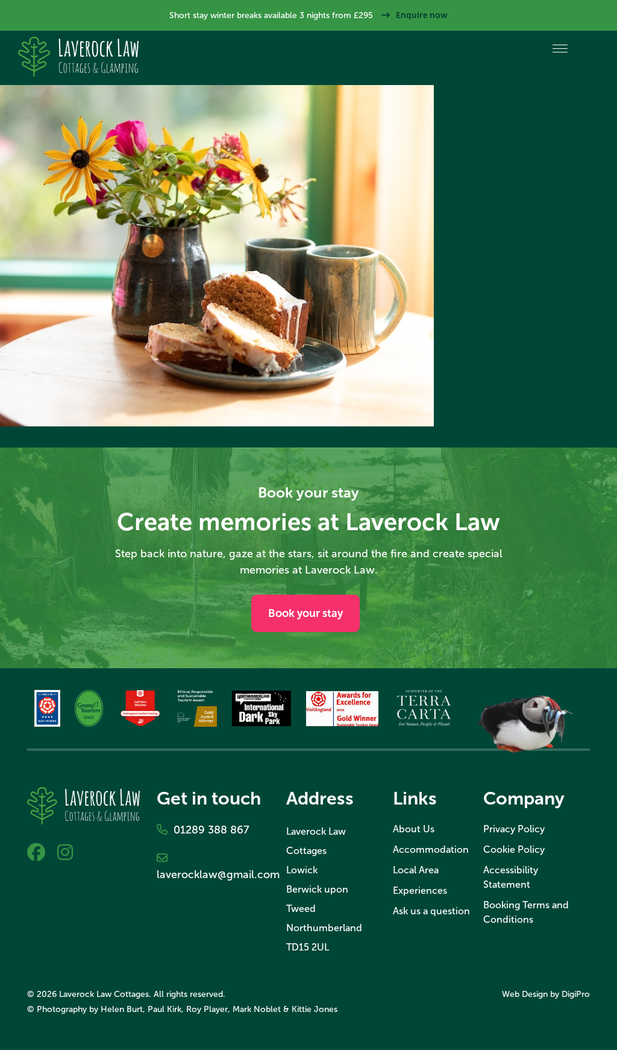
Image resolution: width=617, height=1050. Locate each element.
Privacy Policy (514, 829)
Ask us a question (431, 911)
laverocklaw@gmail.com (213, 866)
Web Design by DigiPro (546, 994)
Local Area (416, 870)
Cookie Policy (514, 849)
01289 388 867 (208, 830)
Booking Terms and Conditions (526, 912)
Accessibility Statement (510, 877)
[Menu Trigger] (560, 48)
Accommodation (431, 849)
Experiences (420, 890)
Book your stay (305, 613)
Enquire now (422, 15)
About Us (413, 829)
